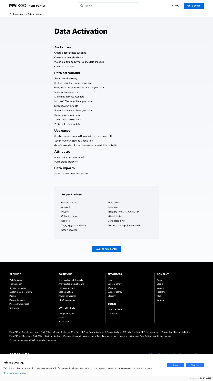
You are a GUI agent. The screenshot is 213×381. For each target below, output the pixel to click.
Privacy (65, 211)
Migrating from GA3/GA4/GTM (123, 211)
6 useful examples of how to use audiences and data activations (86, 145)
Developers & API (116, 220)
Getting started (69, 202)
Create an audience (64, 66)
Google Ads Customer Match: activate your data (79, 87)
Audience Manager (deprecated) (124, 225)
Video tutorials (115, 216)
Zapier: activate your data (67, 124)
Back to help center (106, 248)
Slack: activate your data (67, 115)
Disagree (195, 365)
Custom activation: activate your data (73, 83)
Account (65, 207)
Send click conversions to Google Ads (73, 140)
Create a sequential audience (68, 57)
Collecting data (69, 216)
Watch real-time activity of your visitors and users (79, 61)
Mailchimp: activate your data (69, 96)
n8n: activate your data (66, 105)
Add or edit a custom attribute (69, 157)
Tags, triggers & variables (73, 225)
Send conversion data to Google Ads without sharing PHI (83, 136)
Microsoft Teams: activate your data (73, 101)
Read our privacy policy (14, 373)
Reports (65, 220)
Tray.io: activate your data (67, 119)
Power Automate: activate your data (73, 110)
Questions (113, 207)
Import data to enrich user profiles (71, 173)
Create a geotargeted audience (70, 52)
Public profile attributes (66, 161)
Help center (37, 5)
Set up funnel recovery (65, 78)
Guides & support (17, 14)
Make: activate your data (67, 92)
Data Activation (69, 229)
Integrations (114, 202)
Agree (175, 365)
